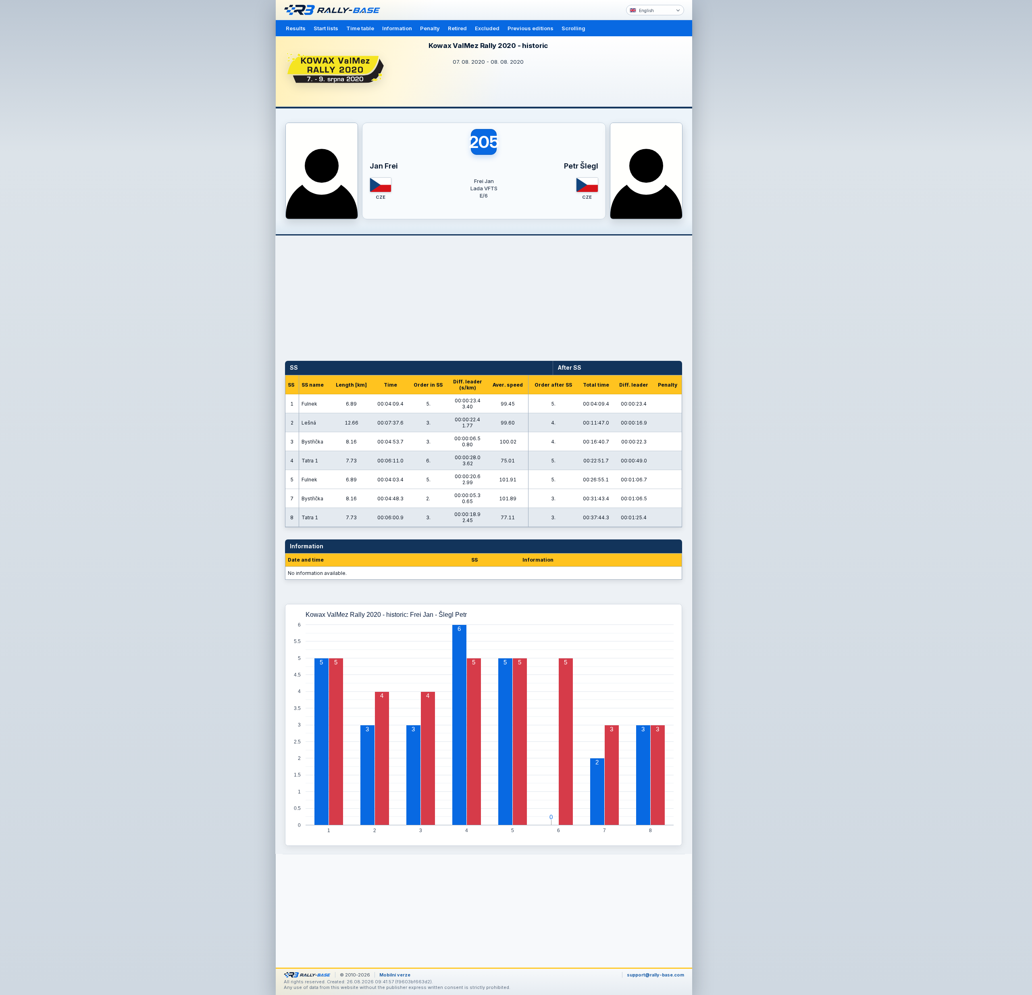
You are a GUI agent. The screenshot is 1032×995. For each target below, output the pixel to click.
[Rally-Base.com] (334, 10)
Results (296, 28)
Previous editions (530, 28)
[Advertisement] (726, 125)
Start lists (326, 28)
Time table (360, 28)
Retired (457, 28)
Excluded (487, 28)
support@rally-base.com (655, 975)
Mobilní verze (394, 975)
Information (397, 28)
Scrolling (573, 28)
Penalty (430, 28)
